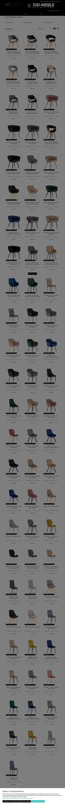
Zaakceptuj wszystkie (38, 801)
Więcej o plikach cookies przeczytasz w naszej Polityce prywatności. (18, 798)
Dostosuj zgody (25, 801)
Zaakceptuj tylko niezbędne (11, 801)
